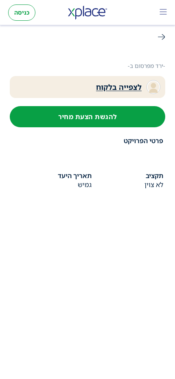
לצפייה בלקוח (119, 87)
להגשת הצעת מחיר (87, 116)
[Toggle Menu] (163, 12)
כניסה (21, 12)
